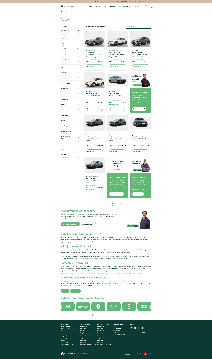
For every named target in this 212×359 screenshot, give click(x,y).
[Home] (67, 6)
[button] (147, 204)
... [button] (118, 204)
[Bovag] (136, 353)
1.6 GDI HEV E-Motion (115, 95)
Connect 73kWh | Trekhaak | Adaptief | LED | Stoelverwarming (116, 57)
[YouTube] (138, 328)
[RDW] (141, 353)
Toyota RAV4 (90, 52)
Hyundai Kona (114, 93)
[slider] (93, 315)
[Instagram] (135, 328)
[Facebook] (131, 328)
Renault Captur (137, 52)
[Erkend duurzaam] (149, 353)
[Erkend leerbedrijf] (145, 353)
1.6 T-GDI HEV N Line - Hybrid (140, 138)
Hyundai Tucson (138, 136)
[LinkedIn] (142, 328)
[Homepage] (61, 12)
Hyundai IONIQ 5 (115, 52)
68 (123, 204)
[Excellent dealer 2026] (129, 353)
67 (121, 204)
